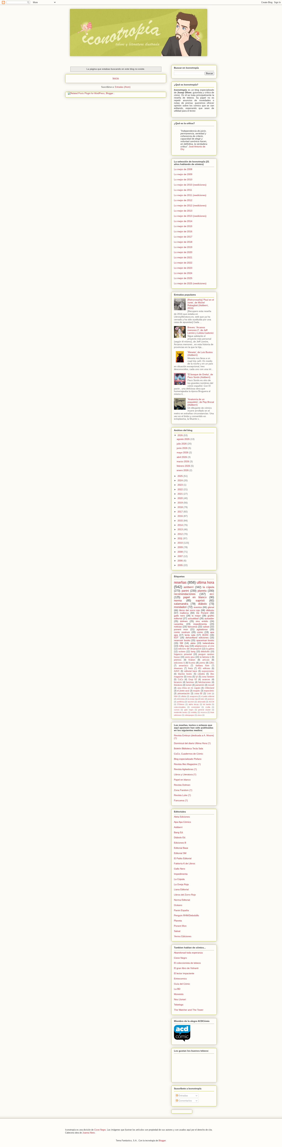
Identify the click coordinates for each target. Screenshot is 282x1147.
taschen (191, 702)
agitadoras (202, 629)
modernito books (180, 712)
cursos (177, 710)
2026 (180, 435)
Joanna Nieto (88, 1132)
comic (200, 632)
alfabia (183, 696)
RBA (176, 696)
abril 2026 (182, 457)
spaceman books (205, 640)
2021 (180, 493)
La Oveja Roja (181, 884)
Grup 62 (192, 679)
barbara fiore (202, 665)
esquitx (196, 691)
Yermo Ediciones (182, 936)
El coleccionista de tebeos (187, 963)
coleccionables (180, 707)
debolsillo (205, 651)
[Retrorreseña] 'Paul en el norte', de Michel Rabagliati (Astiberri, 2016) (201, 303)
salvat (206, 626)
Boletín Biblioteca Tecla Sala (188, 748)
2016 (180, 516)
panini (185, 590)
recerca (204, 712)
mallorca (184, 613)
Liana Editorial (181, 889)
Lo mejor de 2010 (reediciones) (190, 184)
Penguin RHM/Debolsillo (186, 915)
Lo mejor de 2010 (183, 179)
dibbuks (210, 610)
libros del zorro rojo (189, 610)
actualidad (193, 618)
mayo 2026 (183, 452)
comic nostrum (182, 632)
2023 (180, 484)
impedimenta (200, 624)
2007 (180, 556)
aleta (193, 643)
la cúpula (208, 587)
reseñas (180, 582)
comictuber (195, 707)
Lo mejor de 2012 (183, 200)
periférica (180, 702)
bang (193, 651)
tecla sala (190, 635)
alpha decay (194, 704)
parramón (199, 685)
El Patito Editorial (182, 858)
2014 (180, 525)
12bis (211, 663)
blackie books (185, 674)
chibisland (209, 688)
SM (181, 643)
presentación (184, 693)
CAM (209, 694)
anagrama (194, 696)
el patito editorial (207, 696)
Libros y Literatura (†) (185, 774)
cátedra (201, 674)
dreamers (178, 668)
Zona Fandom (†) (183, 790)
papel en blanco (194, 597)
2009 (180, 547)
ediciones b (179, 663)
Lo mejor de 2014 (183, 221)
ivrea (189, 677)
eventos (198, 607)
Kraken (191, 660)
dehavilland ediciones (197, 637)
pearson (211, 699)
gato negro (188, 710)
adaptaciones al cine (204, 646)
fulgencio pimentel (183, 654)
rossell (211, 685)
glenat (211, 607)
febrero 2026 (184, 466)
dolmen (184, 621)
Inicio (116, 78)
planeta (202, 590)
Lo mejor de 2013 (183, 210)
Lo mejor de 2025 (183, 278)
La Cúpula (179, 879)
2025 (180, 476)
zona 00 (198, 693)
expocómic (209, 691)
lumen (189, 685)
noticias (178, 626)
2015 (180, 520)
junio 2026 (182, 448)
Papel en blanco (182, 779)
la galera (210, 649)
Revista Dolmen (182, 785)
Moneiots (178, 994)
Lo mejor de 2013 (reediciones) (190, 216)
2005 (180, 565)
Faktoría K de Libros (184, 863)
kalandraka (208, 643)
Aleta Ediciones (182, 816)
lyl (197, 677)
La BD (177, 989)
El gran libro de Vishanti (186, 968)
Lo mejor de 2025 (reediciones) (190, 283)
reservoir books (182, 640)
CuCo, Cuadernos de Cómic (188, 753)
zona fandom (208, 677)
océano (182, 651)
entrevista (181, 699)
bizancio (178, 682)
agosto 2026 (183, 439)
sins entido (202, 621)
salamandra (181, 603)
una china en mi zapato (188, 688)
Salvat (177, 931)
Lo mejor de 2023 (183, 268)
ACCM (211, 702)
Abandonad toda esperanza (188, 952)
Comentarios (185, 1100)
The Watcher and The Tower (188, 1009)
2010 (180, 542)
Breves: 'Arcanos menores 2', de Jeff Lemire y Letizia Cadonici (200, 330)
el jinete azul (183, 691)
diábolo (202, 603)
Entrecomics (180, 978)
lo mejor (196, 615)
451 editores (204, 668)
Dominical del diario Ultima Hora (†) (192, 743)
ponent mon (181, 629)
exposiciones (208, 671)
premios (177, 660)
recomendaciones (185, 594)
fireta (190, 668)
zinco (199, 715)
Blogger (162, 1140)
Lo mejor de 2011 (183, 190)
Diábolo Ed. (180, 837)
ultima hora (205, 582)
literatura (178, 685)
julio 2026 (182, 443)
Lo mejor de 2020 (183, 252)
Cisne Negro (180, 958)
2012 (180, 534)
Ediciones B (180, 842)
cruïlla (207, 707)
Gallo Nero (179, 868)
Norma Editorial (182, 900)
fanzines (190, 682)
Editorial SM (180, 853)
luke (202, 699)
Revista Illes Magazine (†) (187, 764)
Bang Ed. (178, 832)
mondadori (180, 607)
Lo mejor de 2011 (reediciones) (190, 195)
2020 (180, 498)
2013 (180, 529)
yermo (202, 663)
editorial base (190, 671)
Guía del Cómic (182, 984)
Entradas (183, 1095)
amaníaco (183, 665)
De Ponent (202, 613)
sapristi (200, 600)
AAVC (177, 671)
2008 (180, 551)
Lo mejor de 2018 (183, 242)
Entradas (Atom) (122, 87)
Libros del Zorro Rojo (185, 894)
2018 (180, 507)
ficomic (192, 663)
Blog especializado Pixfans (187, 759)
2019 (180, 502)
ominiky (194, 712)
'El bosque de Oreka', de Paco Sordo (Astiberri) (200, 375)
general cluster (204, 710)
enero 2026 (183, 470)
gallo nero (179, 615)
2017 (180, 511)
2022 (180, 489)
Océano (178, 905)
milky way (184, 646)
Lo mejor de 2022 (183, 262)
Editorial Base (181, 848)
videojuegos (189, 715)
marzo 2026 (183, 461)
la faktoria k (205, 657)
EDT (176, 637)
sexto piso (190, 657)
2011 (180, 538)
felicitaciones (204, 682)
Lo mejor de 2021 (183, 257)
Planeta (178, 920)
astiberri (189, 587)
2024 (180, 480)
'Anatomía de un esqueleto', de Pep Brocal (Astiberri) (201, 402)
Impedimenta (181, 874)
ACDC (205, 635)
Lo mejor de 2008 (183, 169)
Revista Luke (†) (182, 795)
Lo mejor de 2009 (183, 174)
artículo (205, 660)
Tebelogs (178, 1004)
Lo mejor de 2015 (183, 226)
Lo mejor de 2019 (183, 247)
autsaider (209, 618)
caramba (178, 624)
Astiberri (178, 827)
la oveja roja (193, 699)
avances (206, 679)
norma (178, 600)
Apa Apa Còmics (182, 822)
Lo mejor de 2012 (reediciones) (190, 205)
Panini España (181, 910)
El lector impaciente (184, 973)
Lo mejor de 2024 (183, 273)
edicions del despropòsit (189, 649)
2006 (180, 560)
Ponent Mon (180, 926)
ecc (212, 594)
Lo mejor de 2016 (183, 231)
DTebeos (180, 704)
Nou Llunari (180, 999)
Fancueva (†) (181, 800)
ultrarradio (201, 702)
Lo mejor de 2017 (183, 236)
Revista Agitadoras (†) (185, 769)
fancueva (192, 626)
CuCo (180, 679)
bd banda (207, 704)
